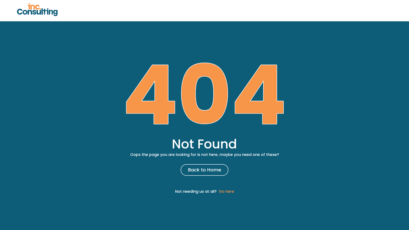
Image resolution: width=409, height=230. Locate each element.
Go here (226, 191)
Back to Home (204, 170)
